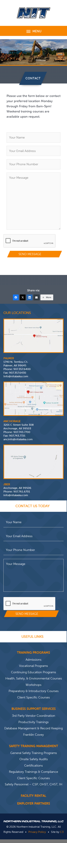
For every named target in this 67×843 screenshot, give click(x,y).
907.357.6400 (22, 369)
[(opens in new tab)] (33, 335)
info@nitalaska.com (15, 495)
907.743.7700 (21, 432)
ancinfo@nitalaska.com (18, 439)
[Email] (36, 297)
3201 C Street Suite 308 (18, 424)
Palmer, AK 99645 (14, 365)
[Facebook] (16, 297)
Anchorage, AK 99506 (17, 488)
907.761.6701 (21, 491)
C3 (62, 832)
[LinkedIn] (29, 297)
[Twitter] (23, 297)
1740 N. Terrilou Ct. (15, 361)
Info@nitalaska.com (15, 376)
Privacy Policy (37, 832)
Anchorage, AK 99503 (17, 428)
